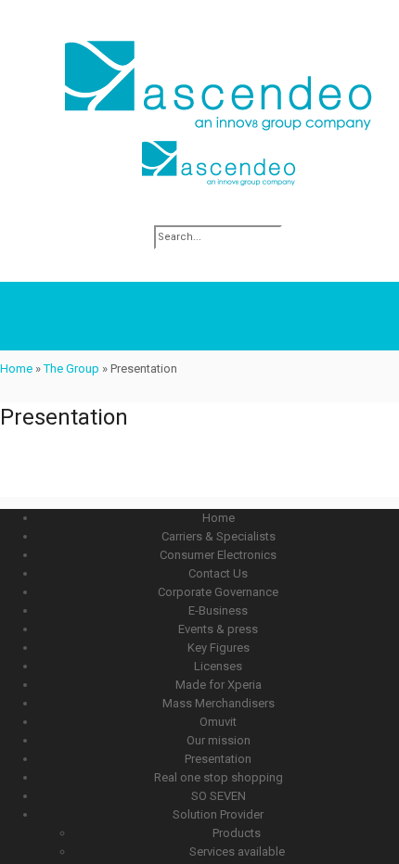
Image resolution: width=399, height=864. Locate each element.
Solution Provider (218, 814)
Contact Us (218, 573)
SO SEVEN (218, 796)
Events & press (218, 629)
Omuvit (218, 722)
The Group (71, 368)
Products (236, 833)
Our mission (219, 740)
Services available (237, 851)
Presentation (218, 759)
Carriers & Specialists (218, 536)
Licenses (218, 666)
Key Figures (218, 647)
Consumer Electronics (218, 555)
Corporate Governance (218, 592)
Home (16, 368)
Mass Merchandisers (218, 703)
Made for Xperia (218, 685)
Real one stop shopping (218, 777)
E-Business (218, 610)
